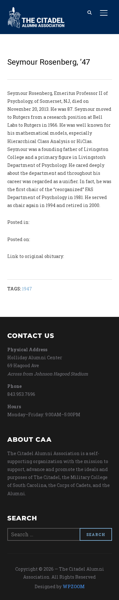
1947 (27, 289)
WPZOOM (74, 586)
